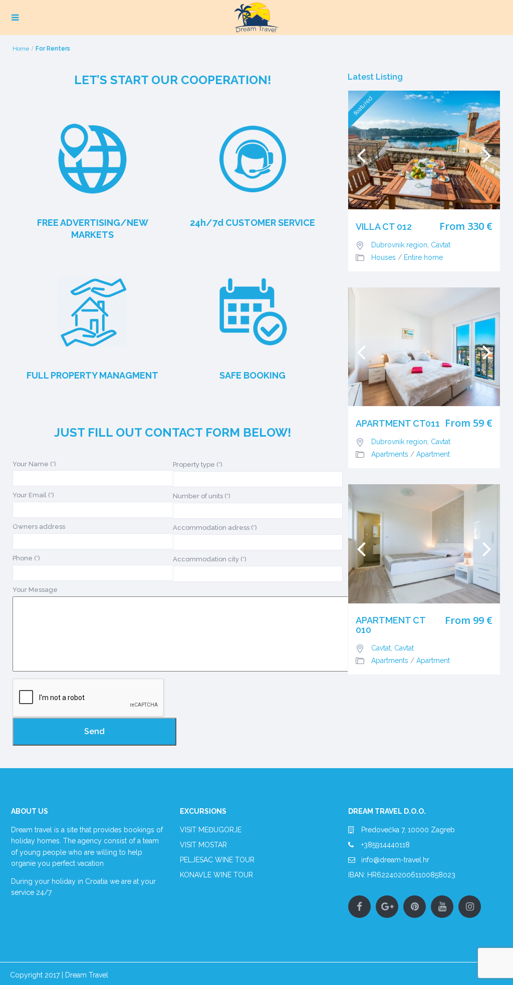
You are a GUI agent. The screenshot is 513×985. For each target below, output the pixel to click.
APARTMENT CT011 (398, 424)
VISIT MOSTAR (203, 845)
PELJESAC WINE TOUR (217, 860)
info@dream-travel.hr (395, 860)
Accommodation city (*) (209, 559)
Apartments (389, 454)
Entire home (423, 257)
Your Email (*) (33, 495)
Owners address (39, 526)
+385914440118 (385, 845)
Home (21, 48)
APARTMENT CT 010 (390, 625)
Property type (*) (197, 464)
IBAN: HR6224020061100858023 (401, 875)
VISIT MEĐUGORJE (210, 830)
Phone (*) (26, 558)
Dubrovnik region (399, 245)
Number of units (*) (201, 496)
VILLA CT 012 (384, 227)
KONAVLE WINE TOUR (216, 875)
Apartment (433, 454)
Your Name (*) (34, 464)
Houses (383, 257)
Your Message (35, 589)
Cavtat (440, 245)
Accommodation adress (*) (215, 527)
